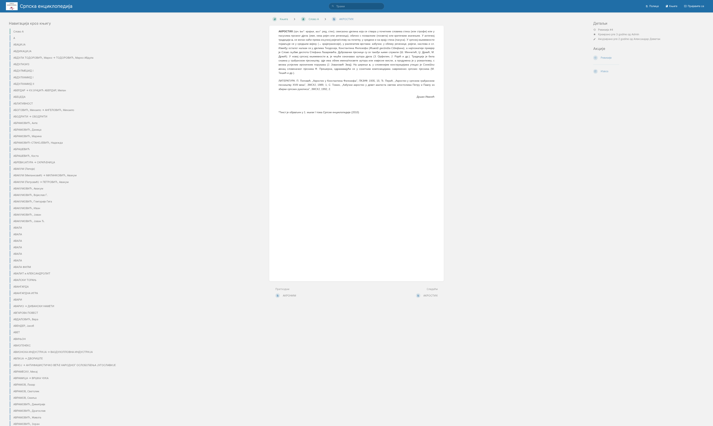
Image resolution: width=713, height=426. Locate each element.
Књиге (673, 6)
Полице (654, 6)
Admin (635, 34)
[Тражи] (333, 6)
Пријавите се (696, 6)
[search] (356, 6)
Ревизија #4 (605, 29)
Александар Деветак (647, 38)
